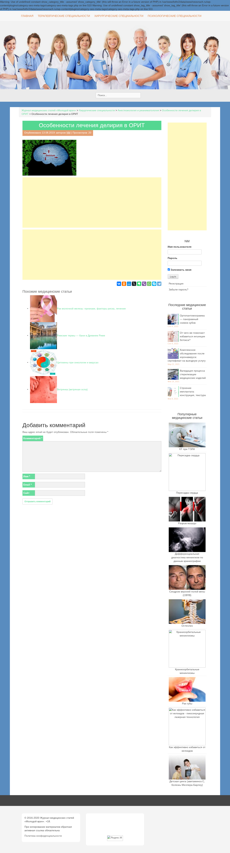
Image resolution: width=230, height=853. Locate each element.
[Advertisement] (91, 202)
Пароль (172, 258)
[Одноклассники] (124, 284)
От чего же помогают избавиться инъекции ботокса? (192, 336)
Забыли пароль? (178, 289)
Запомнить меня (180, 269)
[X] (134, 284)
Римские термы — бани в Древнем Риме (81, 335)
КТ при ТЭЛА (187, 449)
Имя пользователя (179, 246)
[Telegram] (159, 284)
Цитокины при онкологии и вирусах (77, 362)
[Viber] (144, 284)
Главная (27, 15)
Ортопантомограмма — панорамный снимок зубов (192, 319)
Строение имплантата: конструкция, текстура (193, 392)
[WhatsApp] (149, 284)
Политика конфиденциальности (43, 835)
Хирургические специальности (118, 15)
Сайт (26, 492)
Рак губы (187, 703)
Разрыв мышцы (187, 523)
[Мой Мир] (129, 284)
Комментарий (32, 438)
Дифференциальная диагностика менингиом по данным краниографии (187, 557)
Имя (26, 476)
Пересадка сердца (187, 492)
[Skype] (154, 284)
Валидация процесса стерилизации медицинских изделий (193, 374)
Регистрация (176, 283)
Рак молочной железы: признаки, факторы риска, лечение (91, 308)
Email (27, 484)
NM (68, 132)
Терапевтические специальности (64, 15)
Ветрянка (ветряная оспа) (72, 389)
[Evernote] (139, 284)
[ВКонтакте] (119, 284)
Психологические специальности (174, 15)
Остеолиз (187, 625)
